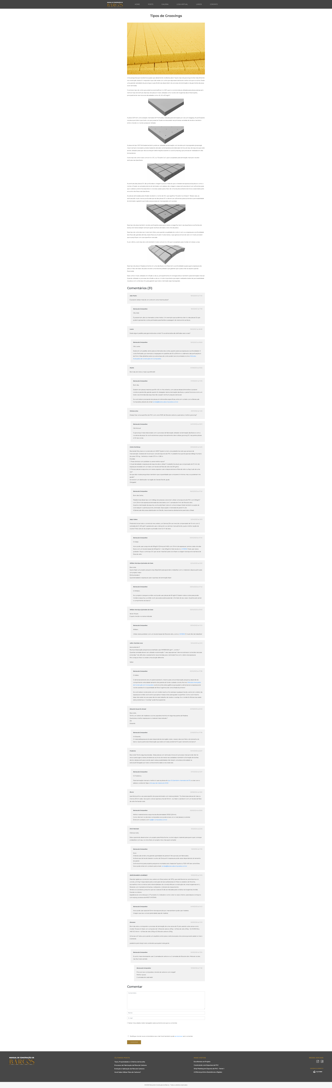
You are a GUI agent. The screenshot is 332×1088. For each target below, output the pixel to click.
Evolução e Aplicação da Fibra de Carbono (129, 1069)
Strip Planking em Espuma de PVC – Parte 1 (209, 1068)
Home (137, 4)
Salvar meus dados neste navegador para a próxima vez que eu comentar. (153, 1023)
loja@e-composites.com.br (158, 820)
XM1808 (182, 634)
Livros (199, 4)
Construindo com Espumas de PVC (206, 1065)
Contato (214, 4)
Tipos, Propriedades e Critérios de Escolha (129, 1062)
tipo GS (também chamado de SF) (179, 780)
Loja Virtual (182, 4)
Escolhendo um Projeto (202, 1061)
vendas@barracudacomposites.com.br (165, 402)
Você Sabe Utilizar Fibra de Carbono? (127, 1072)
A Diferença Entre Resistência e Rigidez (208, 1072)
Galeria (165, 4)
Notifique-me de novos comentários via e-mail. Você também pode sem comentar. (161, 1036)
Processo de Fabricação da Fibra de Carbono (130, 1065)
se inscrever (179, 1036)
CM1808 (184, 549)
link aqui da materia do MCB (159, 783)
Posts (150, 4)
